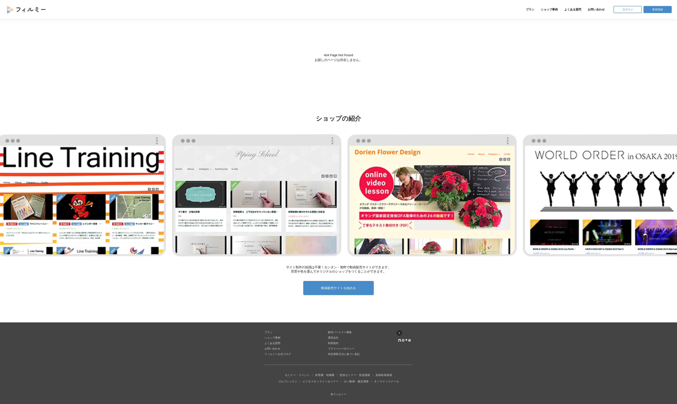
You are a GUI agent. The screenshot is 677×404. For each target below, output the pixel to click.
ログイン (627, 9)
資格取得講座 (384, 375)
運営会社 (333, 337)
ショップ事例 (549, 9)
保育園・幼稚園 (324, 375)
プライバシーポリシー (341, 348)
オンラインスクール (386, 381)
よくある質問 (572, 9)
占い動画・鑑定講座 (356, 381)
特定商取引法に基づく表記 (344, 354)
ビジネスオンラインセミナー (321, 381)
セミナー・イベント (297, 375)
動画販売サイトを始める (338, 288)
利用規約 (333, 343)
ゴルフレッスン (287, 381)
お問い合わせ (596, 9)
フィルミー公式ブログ (277, 354)
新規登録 (657, 9)
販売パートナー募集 (340, 332)
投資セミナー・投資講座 (355, 375)
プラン (530, 9)
